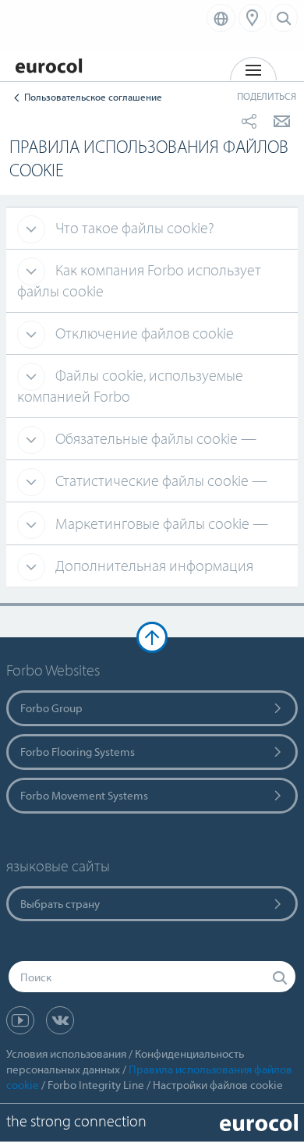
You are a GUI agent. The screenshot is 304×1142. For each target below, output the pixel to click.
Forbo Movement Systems (84, 795)
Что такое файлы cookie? (133, 227)
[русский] (221, 18)
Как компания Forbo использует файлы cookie (139, 280)
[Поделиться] (249, 121)
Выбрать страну (60, 903)
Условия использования (66, 1053)
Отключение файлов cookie (143, 332)
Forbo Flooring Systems (77, 751)
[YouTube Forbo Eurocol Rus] (20, 1020)
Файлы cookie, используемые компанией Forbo (130, 385)
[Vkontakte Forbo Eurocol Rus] (60, 1020)
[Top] (152, 637)
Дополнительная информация (152, 565)
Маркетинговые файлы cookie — (160, 523)
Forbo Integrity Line (96, 1084)
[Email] (281, 121)
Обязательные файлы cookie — (154, 438)
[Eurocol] (55, 58)
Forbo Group (51, 707)
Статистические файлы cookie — (159, 480)
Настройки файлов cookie (218, 1084)
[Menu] (253, 18)
